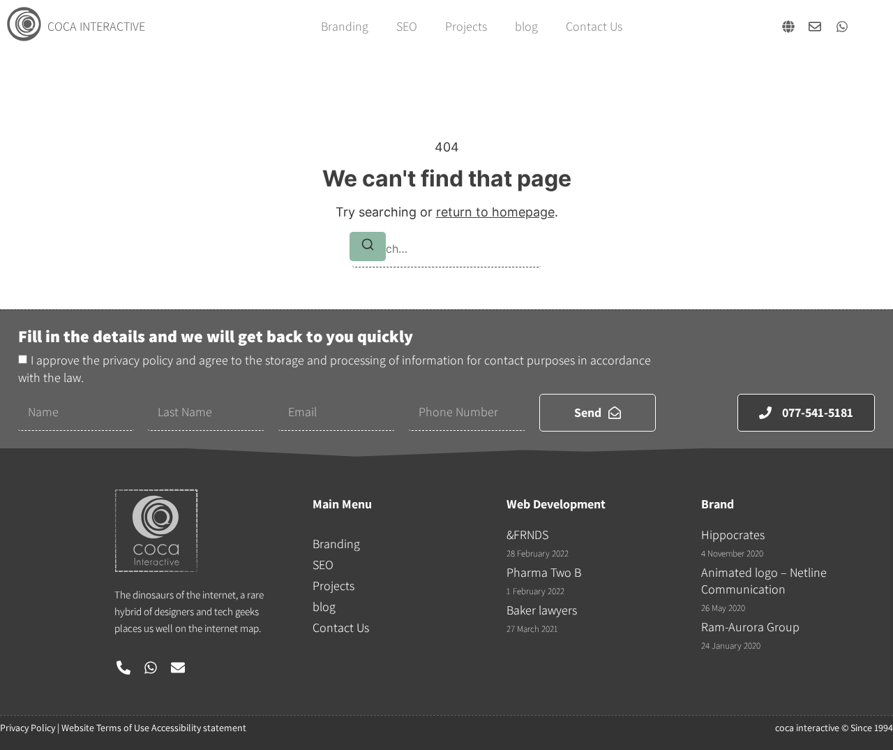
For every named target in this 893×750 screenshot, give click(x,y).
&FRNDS (527, 535)
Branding (344, 26)
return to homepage (495, 212)
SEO (406, 26)
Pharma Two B (543, 572)
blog (526, 26)
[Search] (368, 246)
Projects (466, 26)
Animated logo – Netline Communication (764, 580)
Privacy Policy (27, 727)
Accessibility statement (198, 727)
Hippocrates (733, 535)
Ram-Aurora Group (750, 627)
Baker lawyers (541, 610)
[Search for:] (446, 248)
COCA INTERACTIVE (96, 26)
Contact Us (594, 26)
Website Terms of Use (105, 727)
